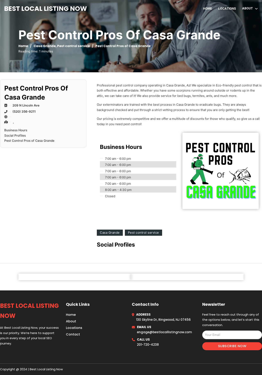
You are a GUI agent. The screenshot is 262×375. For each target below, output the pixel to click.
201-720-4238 (148, 344)
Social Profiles (15, 135)
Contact (73, 334)
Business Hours (15, 130)
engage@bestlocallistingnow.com (164, 332)
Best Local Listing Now (45, 8)
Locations (227, 8)
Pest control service (73, 46)
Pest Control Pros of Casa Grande (29, 141)
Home (207, 8)
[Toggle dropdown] (256, 8)
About (71, 321)
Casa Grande (45, 46)
